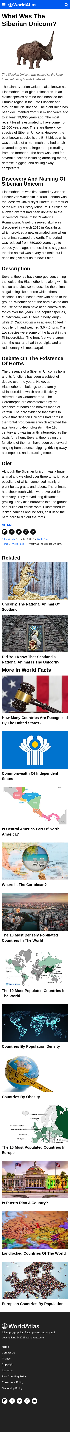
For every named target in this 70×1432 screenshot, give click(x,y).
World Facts (43, 539)
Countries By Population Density (31, 1046)
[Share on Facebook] (12, 532)
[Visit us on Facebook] (12, 1401)
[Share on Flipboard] (4, 532)
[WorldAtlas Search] (66, 4)
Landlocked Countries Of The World (34, 1253)
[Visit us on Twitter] (19, 1401)
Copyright (7, 1364)
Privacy (6, 1358)
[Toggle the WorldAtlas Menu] (4, 4)
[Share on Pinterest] (26, 532)
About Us (7, 1370)
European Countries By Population (32, 1304)
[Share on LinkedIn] (33, 532)
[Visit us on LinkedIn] (34, 1401)
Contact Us (8, 1352)
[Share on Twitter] (19, 532)
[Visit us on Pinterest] (27, 1401)
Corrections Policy (12, 1382)
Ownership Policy (12, 1388)
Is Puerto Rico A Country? (25, 1203)
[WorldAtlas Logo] (23, 5)
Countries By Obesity (21, 1097)
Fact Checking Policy (14, 1376)
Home (5, 1346)
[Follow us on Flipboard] (4, 1401)
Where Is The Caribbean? (24, 885)
